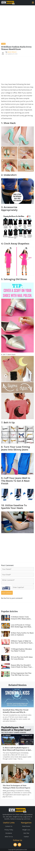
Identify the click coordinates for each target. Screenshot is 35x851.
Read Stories (26, 826)
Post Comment (7, 593)
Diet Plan (26, 833)
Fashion (26, 837)
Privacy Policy (8, 830)
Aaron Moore (12, 52)
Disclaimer (8, 833)
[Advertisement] (17, 23)
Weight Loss (26, 830)
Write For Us (9, 837)
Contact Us (8, 826)
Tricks (3, 44)
